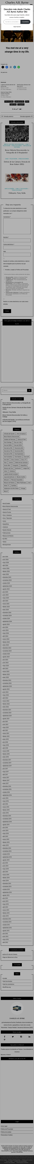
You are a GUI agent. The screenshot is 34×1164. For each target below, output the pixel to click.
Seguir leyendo (17, 26)
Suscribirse (25, 22)
